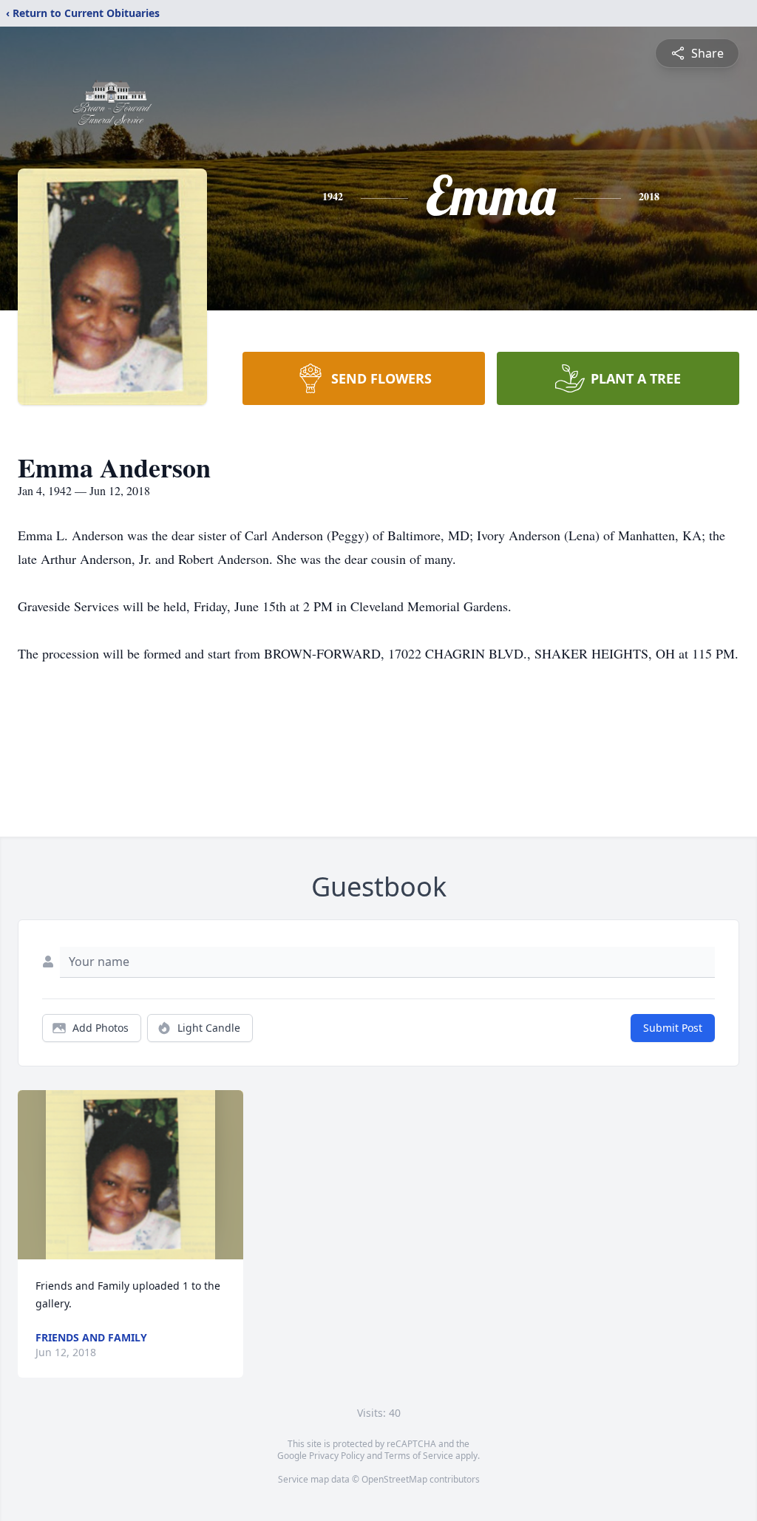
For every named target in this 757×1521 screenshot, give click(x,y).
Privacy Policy (336, 1455)
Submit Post (672, 1028)
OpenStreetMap (394, 1479)
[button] (130, 1174)
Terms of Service (418, 1455)
